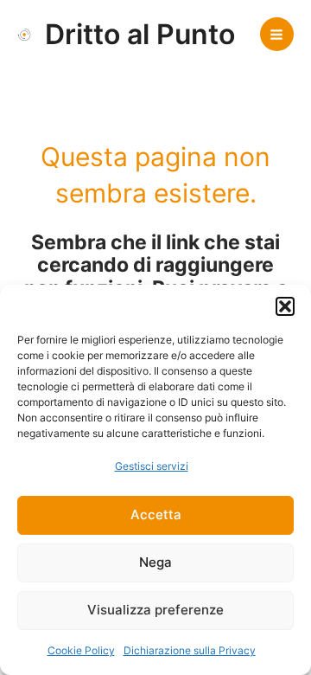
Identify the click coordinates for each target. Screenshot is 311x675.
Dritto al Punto (140, 34)
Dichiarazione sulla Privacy (190, 650)
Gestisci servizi (151, 466)
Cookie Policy (81, 650)
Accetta (155, 514)
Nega (155, 562)
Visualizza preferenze (155, 609)
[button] (285, 306)
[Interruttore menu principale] (277, 34)
